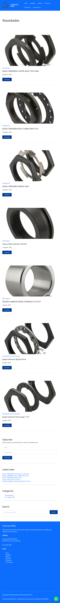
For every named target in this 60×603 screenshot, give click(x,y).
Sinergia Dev (30, 599)
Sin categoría (15, 356)
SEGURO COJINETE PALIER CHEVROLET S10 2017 (21, 302)
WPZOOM (45, 599)
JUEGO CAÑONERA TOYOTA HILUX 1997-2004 (20, 71)
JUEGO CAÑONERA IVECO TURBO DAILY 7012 (20, 129)
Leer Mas (7, 80)
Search (54, 512)
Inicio (26, 3)
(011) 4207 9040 (6, 545)
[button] (56, 598)
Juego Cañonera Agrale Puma (14, 359)
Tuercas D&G (14, 5)
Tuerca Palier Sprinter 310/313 (14, 244)
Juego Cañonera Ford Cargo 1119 (15, 417)
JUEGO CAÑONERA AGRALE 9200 (15, 186)
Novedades (6, 68)
